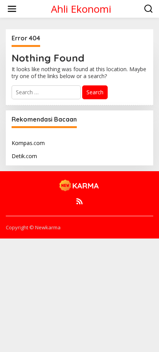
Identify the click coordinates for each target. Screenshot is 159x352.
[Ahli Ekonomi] (79, 184)
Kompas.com (28, 143)
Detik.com (24, 156)
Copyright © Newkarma (33, 227)
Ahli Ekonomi (81, 9)
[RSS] (79, 201)
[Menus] (12, 9)
